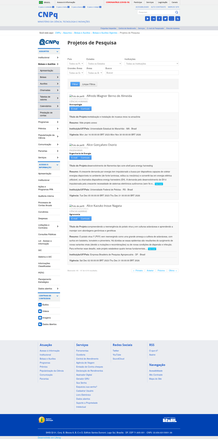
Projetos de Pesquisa (130, 32)
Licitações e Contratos (43, 226)
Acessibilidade (142, 7)
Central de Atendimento (127, 28)
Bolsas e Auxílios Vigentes (105, 32)
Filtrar (75, 84)
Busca (108, 68)
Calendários (45, 105)
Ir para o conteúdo (46, 7)
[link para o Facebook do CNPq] (159, 18)
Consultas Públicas (47, 234)
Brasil (47, 2)
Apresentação (46, 70)
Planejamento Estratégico (44, 280)
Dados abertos (45, 288)
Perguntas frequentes (108, 28)
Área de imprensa (172, 28)
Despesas (43, 218)
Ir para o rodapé (94, 7)
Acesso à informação (66, 2)
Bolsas (43, 76)
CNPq (58, 32)
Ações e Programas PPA (45, 188)
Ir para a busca (78, 7)
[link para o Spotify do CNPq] (171, 18)
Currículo (85, 108)
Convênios (43, 211)
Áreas (89, 68)
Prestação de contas (46, 114)
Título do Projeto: (78, 116)
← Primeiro (138, 270)
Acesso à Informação (45, 166)
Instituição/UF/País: (79, 128)
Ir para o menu (63, 7)
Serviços (141, 28)
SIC (40, 250)
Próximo (161, 270)
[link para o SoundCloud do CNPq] (153, 18)
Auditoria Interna (46, 195)
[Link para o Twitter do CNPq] (165, 18)
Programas (43, 121)
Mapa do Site (173, 7)
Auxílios (43, 83)
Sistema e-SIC (45, 256)
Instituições (130, 59)
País (69, 59)
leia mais (159, 184)
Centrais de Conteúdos (45, 297)
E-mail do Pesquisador (155, 28)
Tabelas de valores (45, 98)
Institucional (43, 57)
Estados (90, 59)
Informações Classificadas (44, 265)
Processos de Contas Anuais (45, 204)
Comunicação (44, 144)
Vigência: (74, 134)
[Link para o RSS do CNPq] (177, 18)
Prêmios (42, 128)
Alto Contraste (158, 7)
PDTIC (41, 272)
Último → (173, 270)
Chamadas (45, 90)
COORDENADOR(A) (78, 99)
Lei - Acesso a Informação (45, 242)
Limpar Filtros (88, 84)
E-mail (74, 108)
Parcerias (42, 150)
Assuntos (67, 32)
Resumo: (74, 122)
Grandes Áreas (74, 68)
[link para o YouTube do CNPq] (147, 18)
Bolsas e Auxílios (82, 32)
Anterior (150, 270)
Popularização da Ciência (46, 136)
